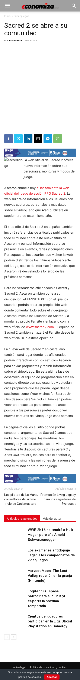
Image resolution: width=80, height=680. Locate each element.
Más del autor (52, 518)
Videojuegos (22, 16)
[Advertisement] (40, 92)
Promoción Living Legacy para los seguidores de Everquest (58, 499)
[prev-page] (7, 637)
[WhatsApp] (57, 138)
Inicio (7, 16)
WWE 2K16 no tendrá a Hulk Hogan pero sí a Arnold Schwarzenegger (50, 535)
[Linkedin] (28, 138)
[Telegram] (48, 138)
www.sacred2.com (40, 327)
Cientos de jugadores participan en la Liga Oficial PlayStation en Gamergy (50, 621)
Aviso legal (19, 667)
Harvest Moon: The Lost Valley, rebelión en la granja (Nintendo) (50, 576)
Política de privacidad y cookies (48, 667)
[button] (7, 6)
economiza (15, 40)
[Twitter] (18, 138)
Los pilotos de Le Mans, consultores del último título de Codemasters (21, 499)
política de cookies (29, 677)
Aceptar (52, 677)
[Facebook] (8, 138)
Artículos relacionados (22, 518)
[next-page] (13, 637)
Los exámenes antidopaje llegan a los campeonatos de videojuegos (51, 555)
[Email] (38, 138)
